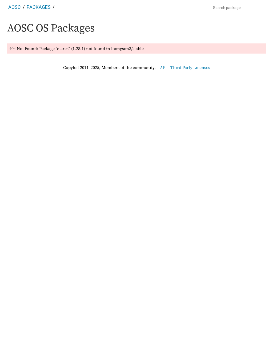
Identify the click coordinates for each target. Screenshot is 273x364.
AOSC (14, 7)
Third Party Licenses (190, 67)
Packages (39, 7)
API (163, 67)
